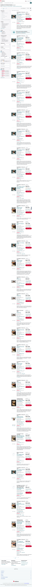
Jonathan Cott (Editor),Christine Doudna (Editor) (20, 504)
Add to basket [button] (29, 42)
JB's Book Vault (20, 405)
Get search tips (23, 561)
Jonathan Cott (19, 32)
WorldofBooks (20, 318)
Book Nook (19, 442)
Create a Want (3, 564)
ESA (24, 552)
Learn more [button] (2, 77)
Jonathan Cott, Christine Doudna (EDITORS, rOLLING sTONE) (20, 522)
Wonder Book (20, 250)
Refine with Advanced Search (18, 6)
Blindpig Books (20, 214)
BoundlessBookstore (21, 285)
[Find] (31, 2)
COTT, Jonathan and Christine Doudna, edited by (20, 542)
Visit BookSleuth (13, 565)
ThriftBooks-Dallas (21, 336)
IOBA (17, 553)
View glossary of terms (24, 562)
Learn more (2, 28)
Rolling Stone (24, 32)
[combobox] (17, 2)
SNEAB (23, 198)
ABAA (22, 253)
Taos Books (20, 460)
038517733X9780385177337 (20, 19)
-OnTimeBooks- (20, 62)
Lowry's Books (20, 388)
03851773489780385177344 (20, 334)
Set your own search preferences (24, 564)
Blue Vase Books (20, 138)
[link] (30, 8)
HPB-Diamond (20, 157)
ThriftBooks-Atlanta (21, 353)
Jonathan (18, 416)
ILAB (24, 253)
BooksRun (19, 21)
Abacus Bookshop (20, 176)
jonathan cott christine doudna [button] (7, 6)
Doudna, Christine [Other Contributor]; (20, 39)
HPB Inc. (19, 119)
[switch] (1, 61)
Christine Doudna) (20, 437)
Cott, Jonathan (19, 54)
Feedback (31, 208)
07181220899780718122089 (20, 283)
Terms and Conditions (26, 583)
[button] (2, 8)
